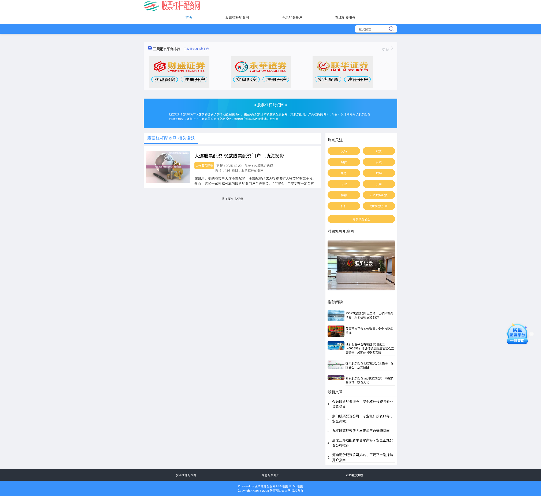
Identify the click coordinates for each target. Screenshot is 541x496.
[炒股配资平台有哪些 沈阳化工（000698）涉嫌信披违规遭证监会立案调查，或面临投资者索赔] (336, 348)
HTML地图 (296, 486)
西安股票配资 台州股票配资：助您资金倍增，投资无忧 (370, 380)
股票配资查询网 (280, 490)
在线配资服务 (345, 17)
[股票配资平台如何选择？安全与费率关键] (336, 331)
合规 (379, 162)
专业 (344, 184)
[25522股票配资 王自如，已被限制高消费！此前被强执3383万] (336, 315)
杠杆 (344, 206)
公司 (379, 184)
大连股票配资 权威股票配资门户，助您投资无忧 (243, 155)
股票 (379, 173)
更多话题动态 (361, 219)
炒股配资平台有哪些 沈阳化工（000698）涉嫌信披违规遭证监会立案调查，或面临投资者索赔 (370, 348)
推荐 (344, 195)
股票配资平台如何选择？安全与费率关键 (369, 330)
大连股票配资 (204, 165)
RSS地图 (282, 486)
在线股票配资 (379, 195)
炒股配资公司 (379, 206)
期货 (344, 162)
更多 (386, 49)
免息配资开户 (292, 17)
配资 (379, 151)
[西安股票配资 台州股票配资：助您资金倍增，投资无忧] (336, 380)
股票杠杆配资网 (237, 17)
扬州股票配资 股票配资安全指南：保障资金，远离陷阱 (370, 365)
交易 (344, 151)
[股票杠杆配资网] (172, 5)
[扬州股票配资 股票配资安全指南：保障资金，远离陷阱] (336, 365)
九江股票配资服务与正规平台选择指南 (361, 430)
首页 (189, 17)
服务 (344, 173)
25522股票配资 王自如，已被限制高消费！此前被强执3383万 (369, 315)
